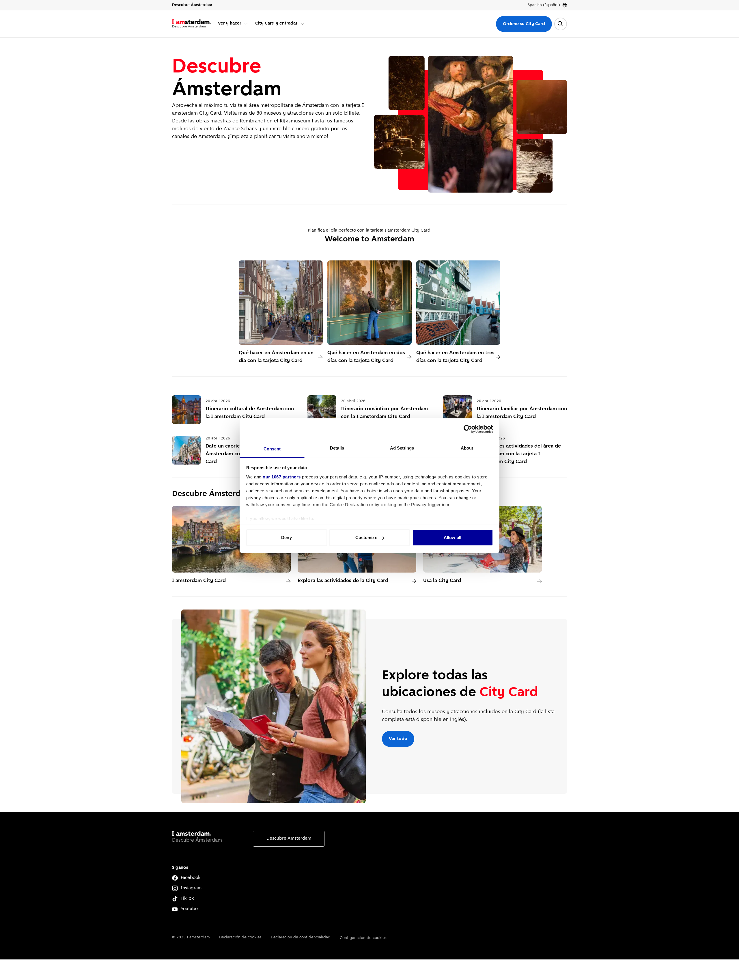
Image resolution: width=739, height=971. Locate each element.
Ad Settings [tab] (402, 448)
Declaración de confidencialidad (301, 937)
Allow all (452, 537)
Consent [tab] (272, 448)
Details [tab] (337, 448)
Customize (366, 537)
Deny (286, 537)
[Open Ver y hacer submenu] (246, 23)
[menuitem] (233, 23)
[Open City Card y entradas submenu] (302, 23)
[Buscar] (560, 24)
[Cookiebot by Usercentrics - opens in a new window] (468, 429)
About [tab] (467, 448)
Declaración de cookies (240, 937)
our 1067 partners (282, 476)
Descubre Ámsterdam (288, 838)
